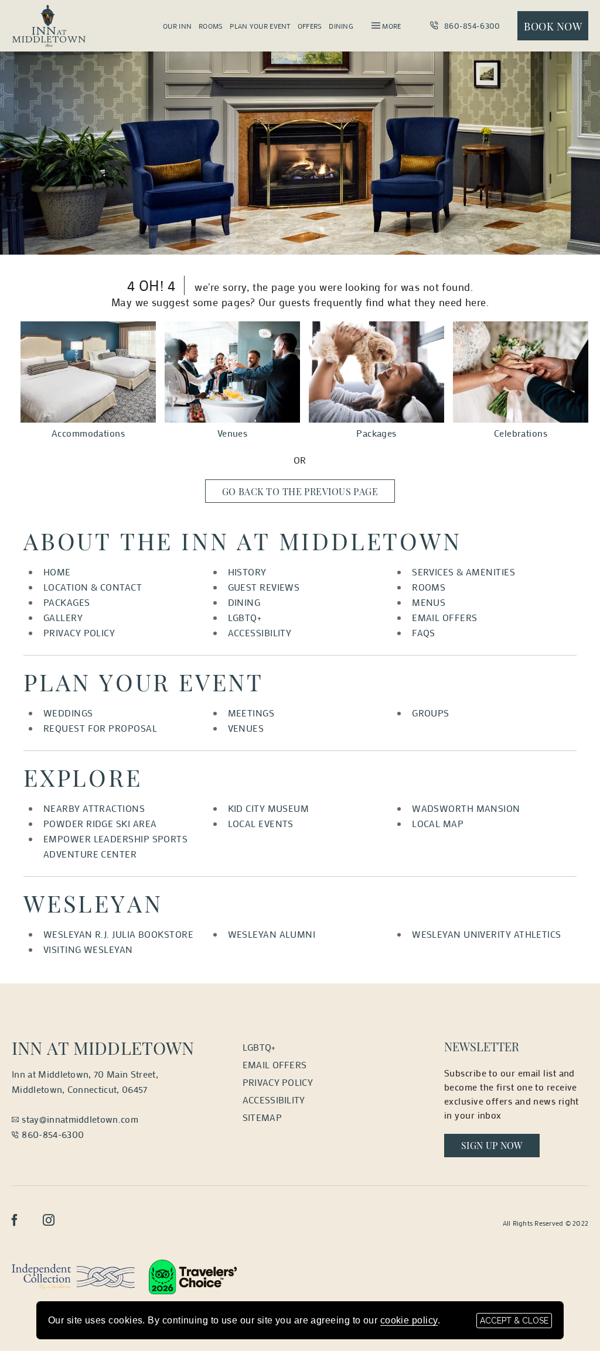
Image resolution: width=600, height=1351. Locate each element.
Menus (428, 602)
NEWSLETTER (481, 1046)
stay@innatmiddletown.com (80, 1119)
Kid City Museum (268, 808)
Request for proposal (100, 728)
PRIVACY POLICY (79, 632)
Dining (341, 25)
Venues (232, 433)
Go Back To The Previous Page (300, 491)
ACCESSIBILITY (260, 632)
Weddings (68, 713)
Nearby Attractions (94, 808)
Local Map (437, 823)
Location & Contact (92, 587)
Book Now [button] (553, 26)
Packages (376, 433)
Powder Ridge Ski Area (99, 823)
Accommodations (88, 433)
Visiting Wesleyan (88, 949)
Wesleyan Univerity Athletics (486, 934)
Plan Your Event (260, 25)
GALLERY (63, 617)
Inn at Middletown (103, 1047)
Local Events (261, 823)
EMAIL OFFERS (444, 617)
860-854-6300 (471, 25)
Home (57, 571)
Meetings (251, 713)
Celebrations (520, 433)
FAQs (423, 632)
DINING (244, 602)
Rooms (211, 25)
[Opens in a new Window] (73, 1275)
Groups (430, 713)
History (247, 571)
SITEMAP (262, 1117)
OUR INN (177, 25)
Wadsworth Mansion (466, 808)
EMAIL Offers (275, 1064)
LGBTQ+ (245, 617)
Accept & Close (514, 1320)
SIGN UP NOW (500, 1145)
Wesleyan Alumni (272, 934)
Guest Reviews (264, 587)
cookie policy (409, 1320)
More (390, 25)
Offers (310, 25)
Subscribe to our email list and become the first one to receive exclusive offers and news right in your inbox (511, 1094)
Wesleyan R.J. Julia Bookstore (118, 934)
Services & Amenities (463, 571)
